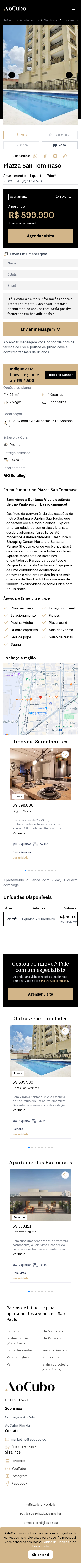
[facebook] (45, 156)
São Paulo (51, 20)
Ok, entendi (40, 1554)
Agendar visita (40, 235)
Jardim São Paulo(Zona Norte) (19, 1340)
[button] (25, 870)
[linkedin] (55, 156)
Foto (24, 135)
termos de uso (14, 347)
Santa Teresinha (19, 1350)
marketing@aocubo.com (30, 1439)
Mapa (62, 145)
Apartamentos (29, 20)
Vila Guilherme (53, 1331)
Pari (10, 1364)
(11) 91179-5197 (24, 1447)
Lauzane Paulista (54, 1350)
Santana (69, 20)
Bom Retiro (50, 1357)
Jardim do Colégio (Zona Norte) (55, 1366)
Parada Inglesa (18, 1357)
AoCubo (9, 20)
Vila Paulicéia (51, 1338)
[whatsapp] (35, 156)
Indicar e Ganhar (60, 374)
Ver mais (19, 833)
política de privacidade (47, 347)
